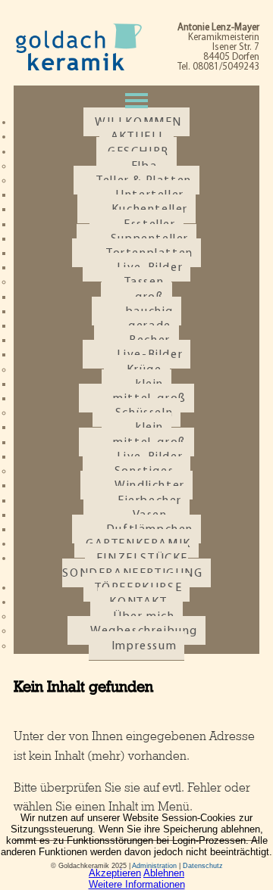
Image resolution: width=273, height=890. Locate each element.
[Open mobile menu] (136, 100)
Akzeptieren (115, 873)
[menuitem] (136, 565)
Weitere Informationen (137, 884)
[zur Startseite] (78, 68)
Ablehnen (163, 873)
